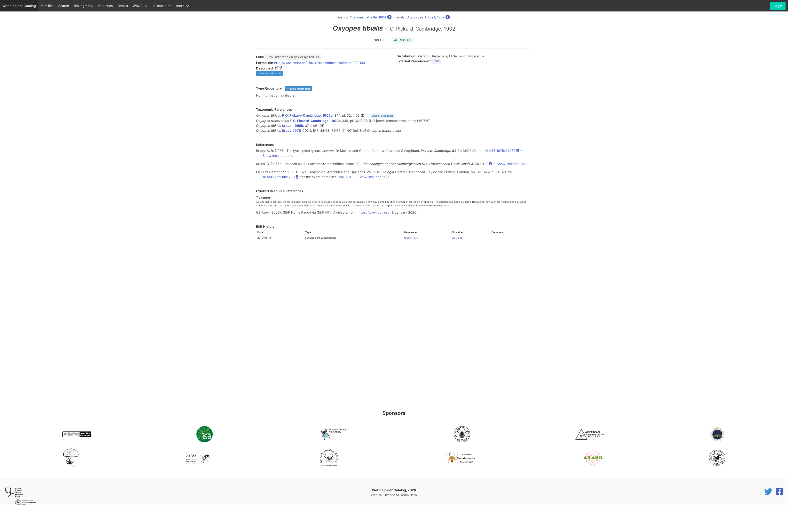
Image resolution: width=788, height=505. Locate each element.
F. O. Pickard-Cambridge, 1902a (307, 115)
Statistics (105, 6)
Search (63, 6)
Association (162, 6)
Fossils (123, 6)
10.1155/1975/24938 (499, 151)
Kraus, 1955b (292, 126)
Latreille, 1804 (368, 17)
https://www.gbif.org (373, 212)
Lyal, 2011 (345, 177)
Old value (456, 237)
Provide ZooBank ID (269, 73)
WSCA (138, 6)
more (180, 6)
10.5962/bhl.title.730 (279, 177)
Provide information (298, 88)
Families (47, 6)
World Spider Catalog (19, 6)
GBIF (436, 61)
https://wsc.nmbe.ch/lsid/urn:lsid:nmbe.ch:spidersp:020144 (319, 63)
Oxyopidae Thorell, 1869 (425, 17)
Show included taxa (278, 156)
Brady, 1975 (291, 131)
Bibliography (83, 6)
